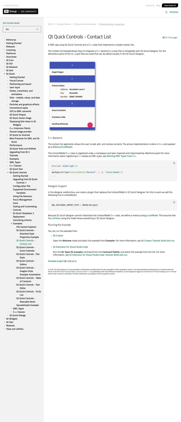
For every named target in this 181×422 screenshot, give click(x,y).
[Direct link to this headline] (63, 138)
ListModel (153, 215)
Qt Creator (58, 235)
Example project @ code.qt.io (62, 261)
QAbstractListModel (62, 147)
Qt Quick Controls (64, 24)
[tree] (22, 184)
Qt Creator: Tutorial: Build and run (157, 240)
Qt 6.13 (51, 24)
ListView (56, 218)
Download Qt (170, 5)
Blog (158, 5)
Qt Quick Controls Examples (85, 24)
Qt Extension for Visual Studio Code (70, 246)
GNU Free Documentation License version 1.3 (73, 271)
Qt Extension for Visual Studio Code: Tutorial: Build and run (98, 254)
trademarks (148, 271)
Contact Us (150, 5)
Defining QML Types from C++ (121, 156)
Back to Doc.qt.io (12, 5)
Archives (174, 12)
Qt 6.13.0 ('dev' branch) (11, 23)
